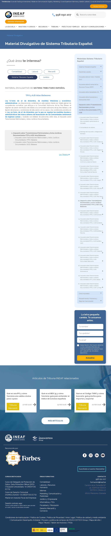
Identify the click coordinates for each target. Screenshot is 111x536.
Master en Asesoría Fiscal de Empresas (20, 498)
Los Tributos (63, 154)
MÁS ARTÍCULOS (55, 421)
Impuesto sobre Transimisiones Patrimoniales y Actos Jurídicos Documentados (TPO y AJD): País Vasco (91, 194)
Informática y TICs (47, 502)
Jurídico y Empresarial (48, 499)
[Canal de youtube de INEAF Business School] (103, 455)
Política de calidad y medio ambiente (91, 517)
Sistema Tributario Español (87, 67)
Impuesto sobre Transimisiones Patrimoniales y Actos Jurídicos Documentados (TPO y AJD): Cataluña (91, 249)
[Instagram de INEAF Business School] (91, 455)
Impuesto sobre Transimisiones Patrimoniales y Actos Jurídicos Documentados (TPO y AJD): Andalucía (91, 140)
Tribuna (55, 27)
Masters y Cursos (27, 27)
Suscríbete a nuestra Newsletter (91, 469)
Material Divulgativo (15, 35)
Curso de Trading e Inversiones (20, 1)
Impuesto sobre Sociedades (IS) (89, 92)
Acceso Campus (98, 6)
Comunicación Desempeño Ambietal (25, 520)
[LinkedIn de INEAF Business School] (97, 455)
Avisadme (90, 358)
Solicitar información (16, 21)
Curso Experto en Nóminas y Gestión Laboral (75, 1)
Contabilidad (45, 482)
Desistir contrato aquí (13, 503)
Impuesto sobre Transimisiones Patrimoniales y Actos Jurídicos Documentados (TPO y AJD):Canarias (91, 212)
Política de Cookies (38, 517)
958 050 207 (63, 14)
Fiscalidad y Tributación (49, 505)
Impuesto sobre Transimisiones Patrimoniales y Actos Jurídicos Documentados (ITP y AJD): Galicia (90, 277)
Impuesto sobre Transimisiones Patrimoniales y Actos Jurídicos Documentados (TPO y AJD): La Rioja (90, 285)
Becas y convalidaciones (93, 27)
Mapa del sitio (94, 520)
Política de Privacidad (55, 517)
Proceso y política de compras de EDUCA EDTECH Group (65, 520)
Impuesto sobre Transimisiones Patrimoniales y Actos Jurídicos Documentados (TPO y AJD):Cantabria (91, 221)
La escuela (10, 27)
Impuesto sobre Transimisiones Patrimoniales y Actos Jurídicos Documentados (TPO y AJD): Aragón (90, 178)
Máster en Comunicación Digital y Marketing (45, 1)
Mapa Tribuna (43, 523)
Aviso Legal (70, 517)
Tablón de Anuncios (59, 523)
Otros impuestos (84, 293)
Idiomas (43, 491)
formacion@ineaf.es (98, 482)
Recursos (43, 27)
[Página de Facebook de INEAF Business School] (84, 455)
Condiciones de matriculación (17, 517)
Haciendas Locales (85, 72)
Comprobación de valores (87, 127)
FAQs (70, 523)
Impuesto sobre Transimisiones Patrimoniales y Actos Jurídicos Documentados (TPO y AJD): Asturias (91, 186)
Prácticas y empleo (71, 27)
